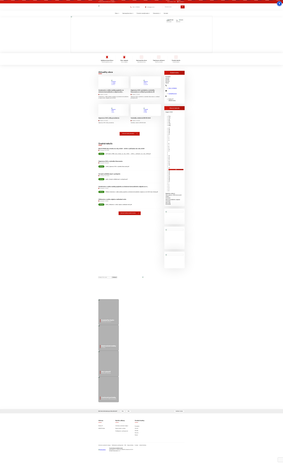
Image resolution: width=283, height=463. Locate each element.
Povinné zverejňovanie (143, 13)
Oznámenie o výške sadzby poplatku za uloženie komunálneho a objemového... (111, 91)
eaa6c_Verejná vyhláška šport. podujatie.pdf (116, 179)
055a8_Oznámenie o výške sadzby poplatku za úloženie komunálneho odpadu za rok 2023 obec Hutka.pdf (131, 192)
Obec (116, 13)
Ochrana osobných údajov (121, 425)
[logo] (107, 7)
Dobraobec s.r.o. (116, 450)
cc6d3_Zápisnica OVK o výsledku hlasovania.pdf (117, 166)
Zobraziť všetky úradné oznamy (128, 213)
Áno (123, 411)
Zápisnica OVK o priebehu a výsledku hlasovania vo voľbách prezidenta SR (143, 91)
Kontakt (166, 13)
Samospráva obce (127, 13)
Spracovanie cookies (120, 428)
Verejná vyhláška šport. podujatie (109, 174)
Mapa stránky (170, 1)
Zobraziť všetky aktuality (128, 133)
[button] (279, 3)
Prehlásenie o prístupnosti (121, 431)
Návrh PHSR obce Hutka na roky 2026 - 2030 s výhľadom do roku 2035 (121, 148)
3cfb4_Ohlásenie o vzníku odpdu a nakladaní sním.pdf (118, 204)
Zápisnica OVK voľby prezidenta (108, 118)
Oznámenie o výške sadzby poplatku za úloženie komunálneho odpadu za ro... (123, 186)
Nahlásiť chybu (179, 411)
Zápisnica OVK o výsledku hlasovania (110, 161)
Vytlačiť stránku (142, 445)
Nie (128, 411)
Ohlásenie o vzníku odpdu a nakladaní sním (112, 199)
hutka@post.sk (150, 7)
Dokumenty (156, 13)
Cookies (136, 445)
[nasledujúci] (167, 113)
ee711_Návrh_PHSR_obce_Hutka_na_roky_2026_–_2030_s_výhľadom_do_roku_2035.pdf (128, 153)
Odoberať (115, 277)
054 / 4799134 (136, 7)
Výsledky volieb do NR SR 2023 (141, 118)
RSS (175, 1)
